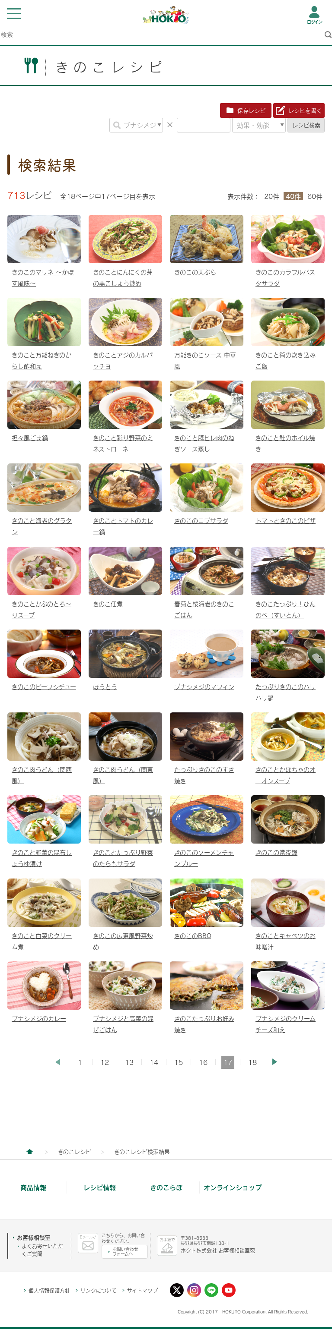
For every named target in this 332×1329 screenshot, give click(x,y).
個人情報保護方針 (49, 1291)
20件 (271, 196)
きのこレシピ (74, 1151)
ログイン (314, 22)
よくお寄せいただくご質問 (42, 1250)
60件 (314, 196)
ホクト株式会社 (29, 1151)
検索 (306, 125)
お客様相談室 (34, 1237)
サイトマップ (142, 1291)
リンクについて (98, 1291)
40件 (293, 196)
